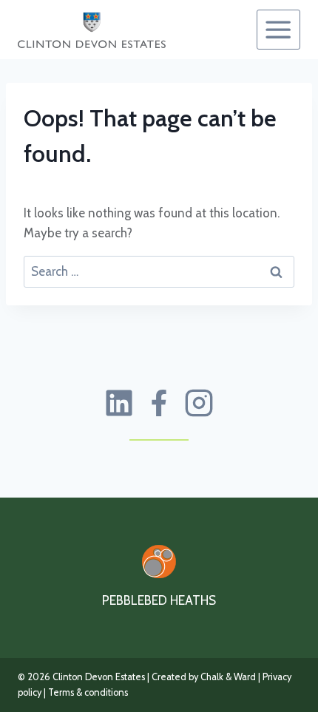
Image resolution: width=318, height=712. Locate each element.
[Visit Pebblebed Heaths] (159, 561)
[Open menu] (278, 30)
